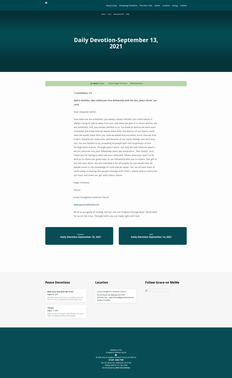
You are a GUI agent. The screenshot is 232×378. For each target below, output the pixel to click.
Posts (109, 14)
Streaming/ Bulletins (128, 5)
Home (103, 14)
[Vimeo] (124, 340)
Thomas (50, 308)
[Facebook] (108, 340)
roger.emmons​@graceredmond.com (121, 297)
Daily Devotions (118, 14)
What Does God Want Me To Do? (60, 292)
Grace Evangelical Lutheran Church (111, 292)
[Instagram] (119, 340)
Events (157, 5)
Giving (175, 5)
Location (166, 5)
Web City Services (123, 368)
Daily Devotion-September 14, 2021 (151, 237)
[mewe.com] (113, 340)
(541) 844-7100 (102, 297)
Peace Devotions (57, 282)
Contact (183, 5)
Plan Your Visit (146, 5)
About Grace (111, 5)
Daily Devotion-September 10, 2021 (80, 237)
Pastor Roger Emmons (117, 83)
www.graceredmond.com (86, 204)
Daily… (128, 14)
